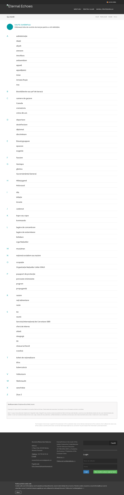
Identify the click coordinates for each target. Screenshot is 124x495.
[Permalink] (14, 36)
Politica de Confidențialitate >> (66, 461)
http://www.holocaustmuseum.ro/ (42, 466)
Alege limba (112, 2)
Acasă (97, 17)
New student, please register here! (105, 472)
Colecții (110, 17)
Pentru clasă (103, 17)
